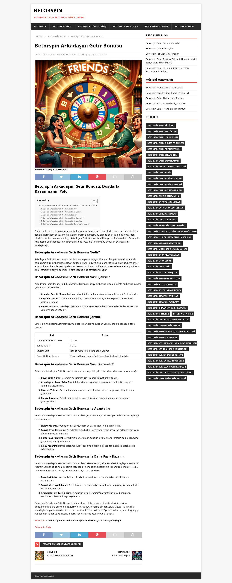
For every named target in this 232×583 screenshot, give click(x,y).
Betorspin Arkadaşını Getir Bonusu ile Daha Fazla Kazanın (66, 224)
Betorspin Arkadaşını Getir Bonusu (62, 544)
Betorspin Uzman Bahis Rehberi (164, 325)
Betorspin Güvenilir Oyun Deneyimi (166, 225)
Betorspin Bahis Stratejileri (162, 155)
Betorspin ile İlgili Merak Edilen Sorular (169, 237)
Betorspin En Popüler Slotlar (163, 202)
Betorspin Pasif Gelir (158, 266)
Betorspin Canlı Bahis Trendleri (164, 184)
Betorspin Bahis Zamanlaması (163, 160)
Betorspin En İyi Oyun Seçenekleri (165, 207)
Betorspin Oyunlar (156, 26)
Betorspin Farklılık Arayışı (161, 219)
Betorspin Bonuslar (125, 26)
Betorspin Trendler (158, 313)
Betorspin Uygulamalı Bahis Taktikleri (168, 319)
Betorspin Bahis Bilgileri (160, 125)
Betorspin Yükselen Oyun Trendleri (166, 366)
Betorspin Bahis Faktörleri (162, 131)
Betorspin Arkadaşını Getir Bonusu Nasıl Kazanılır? (63, 218)
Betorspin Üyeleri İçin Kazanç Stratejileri (169, 372)
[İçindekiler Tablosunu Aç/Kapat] (93, 201)
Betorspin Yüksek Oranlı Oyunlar (165, 360)
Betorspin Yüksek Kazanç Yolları (165, 355)
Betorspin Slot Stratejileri (161, 284)
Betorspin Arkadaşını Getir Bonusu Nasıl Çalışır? (62, 212)
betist (46, 576)
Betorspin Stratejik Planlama (163, 302)
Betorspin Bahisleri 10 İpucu (162, 137)
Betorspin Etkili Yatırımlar (161, 213)
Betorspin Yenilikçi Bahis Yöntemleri (167, 349)
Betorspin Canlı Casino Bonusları (163, 43)
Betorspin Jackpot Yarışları (160, 48)
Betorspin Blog (184, 26)
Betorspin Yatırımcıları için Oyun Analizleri (171, 331)
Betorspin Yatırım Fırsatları (162, 337)
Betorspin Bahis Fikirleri (158, 98)
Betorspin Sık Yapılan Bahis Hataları (166, 308)
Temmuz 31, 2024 (47, 54)
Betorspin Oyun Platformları (163, 255)
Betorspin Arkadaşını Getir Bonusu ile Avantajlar (62, 221)
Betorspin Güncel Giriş (92, 26)
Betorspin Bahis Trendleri (159, 108)
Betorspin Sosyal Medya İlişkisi (164, 290)
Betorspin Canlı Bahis (159, 172)
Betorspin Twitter (183, 313)
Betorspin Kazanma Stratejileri (164, 243)
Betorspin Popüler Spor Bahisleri (163, 92)
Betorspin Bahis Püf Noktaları (163, 149)
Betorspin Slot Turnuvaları (160, 103)
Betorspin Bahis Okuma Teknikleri (165, 143)
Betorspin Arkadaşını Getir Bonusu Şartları (60, 215)
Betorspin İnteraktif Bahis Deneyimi (166, 378)
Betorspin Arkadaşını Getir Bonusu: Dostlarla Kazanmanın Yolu (68, 205)
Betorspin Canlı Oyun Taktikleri (164, 190)
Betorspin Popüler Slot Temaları (162, 53)
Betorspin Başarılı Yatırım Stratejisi (166, 166)
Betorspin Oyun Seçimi (159, 260)
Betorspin (40, 26)
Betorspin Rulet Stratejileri (162, 272)
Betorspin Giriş (62, 26)
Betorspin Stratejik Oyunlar (162, 296)
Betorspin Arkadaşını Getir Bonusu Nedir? (60, 209)
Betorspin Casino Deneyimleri (163, 196)
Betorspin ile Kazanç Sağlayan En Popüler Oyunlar (175, 231)
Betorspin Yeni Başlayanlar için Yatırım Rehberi (172, 343)
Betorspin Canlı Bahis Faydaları (164, 178)
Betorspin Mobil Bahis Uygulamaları (167, 249)
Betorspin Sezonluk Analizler (163, 278)
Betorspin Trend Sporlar (158, 87)
